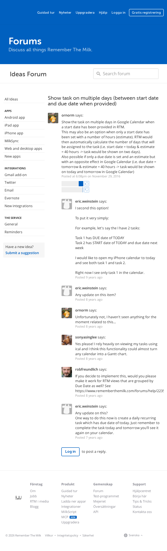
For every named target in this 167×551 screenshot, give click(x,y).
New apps (13, 156)
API (95, 511)
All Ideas (11, 99)
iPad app (12, 125)
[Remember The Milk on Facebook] (150, 535)
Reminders (13, 232)
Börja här (140, 496)
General (11, 224)
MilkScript (68, 511)
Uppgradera (85, 13)
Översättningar (104, 506)
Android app (15, 117)
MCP (68, 517)
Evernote (12, 198)
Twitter (10, 182)
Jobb (33, 496)
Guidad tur (46, 13)
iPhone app (14, 133)
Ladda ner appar (73, 501)
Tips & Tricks (142, 501)
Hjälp (103, 13)
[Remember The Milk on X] (156, 535)
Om (33, 491)
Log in (70, 451)
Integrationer (71, 506)
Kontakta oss (142, 511)
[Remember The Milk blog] (161, 535)
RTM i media (39, 501)
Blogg (34, 506)
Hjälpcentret (142, 491)
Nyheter (65, 13)
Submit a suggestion (22, 252)
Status (137, 506)
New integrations (19, 205)
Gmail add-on (16, 174)
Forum (98, 491)
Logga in (118, 13)
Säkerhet (88, 535)
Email (9, 190)
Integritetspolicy (67, 535)
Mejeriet (99, 501)
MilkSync (12, 140)
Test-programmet (106, 496)
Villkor (49, 535)
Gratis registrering (146, 13)
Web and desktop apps (23, 148)
